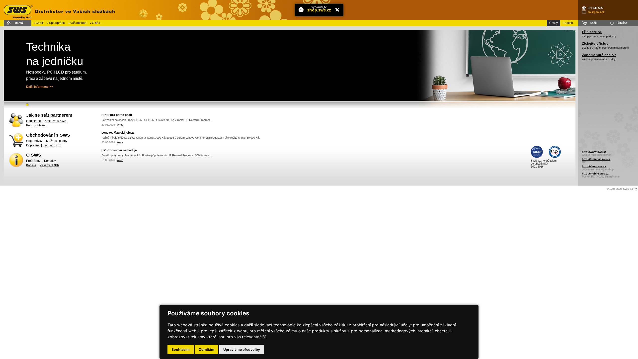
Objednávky (34, 141)
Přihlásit (622, 22)
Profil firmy (33, 161)
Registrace (33, 121)
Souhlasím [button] (180, 349)
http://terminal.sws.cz (596, 159)
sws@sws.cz (596, 11)
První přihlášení (36, 125)
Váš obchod (78, 23)
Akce (120, 124)
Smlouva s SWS (55, 121)
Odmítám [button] (206, 349)
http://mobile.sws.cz (595, 173)
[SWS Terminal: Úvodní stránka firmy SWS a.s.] (58, 10)
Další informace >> (39, 87)
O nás (96, 23)
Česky (553, 23)
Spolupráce (57, 23)
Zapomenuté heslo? (599, 55)
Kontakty (50, 161)
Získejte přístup (595, 43)
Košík (593, 22)
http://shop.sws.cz (594, 166)
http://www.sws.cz (594, 151)
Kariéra (31, 165)
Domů (19, 22)
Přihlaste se (592, 32)
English (568, 23)
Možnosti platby (56, 141)
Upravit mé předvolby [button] (241, 349)
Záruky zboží (52, 145)
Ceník (40, 23)
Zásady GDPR (49, 165)
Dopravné (33, 145)
